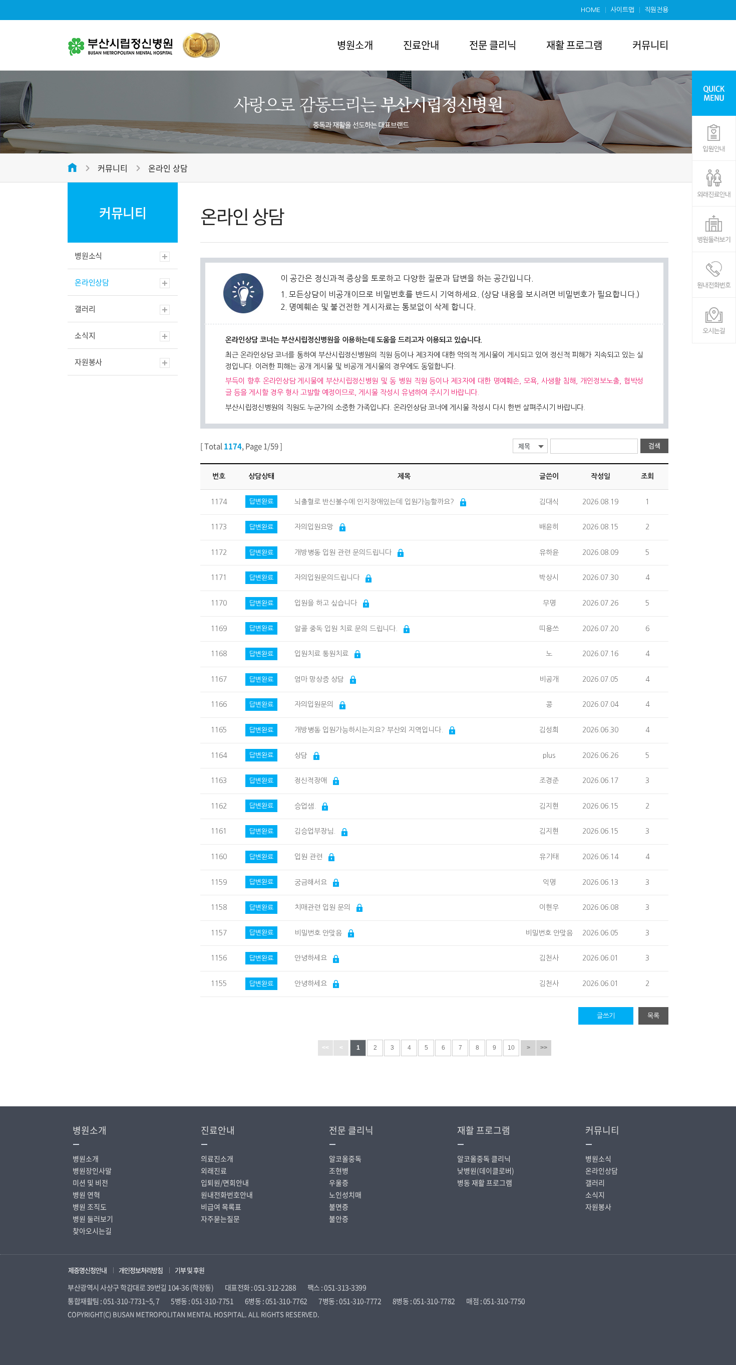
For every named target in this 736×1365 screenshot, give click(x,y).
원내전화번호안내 (227, 1195)
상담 (300, 755)
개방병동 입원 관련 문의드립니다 (343, 552)
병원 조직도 (90, 1207)
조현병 (338, 1170)
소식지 (85, 335)
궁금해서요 (310, 882)
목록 (653, 1016)
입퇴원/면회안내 (225, 1183)
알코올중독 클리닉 (484, 1158)
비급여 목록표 (221, 1207)
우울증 (338, 1183)
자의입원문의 (313, 704)
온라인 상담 (168, 168)
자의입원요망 (313, 526)
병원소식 (88, 255)
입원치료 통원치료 (321, 653)
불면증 (338, 1207)
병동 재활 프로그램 (484, 1183)
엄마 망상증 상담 (319, 679)
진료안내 (421, 45)
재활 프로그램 (574, 45)
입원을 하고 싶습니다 (325, 603)
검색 (654, 445)
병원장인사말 (92, 1170)
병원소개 (355, 45)
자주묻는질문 (220, 1219)
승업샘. (305, 806)
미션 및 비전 (90, 1183)
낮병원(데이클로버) (485, 1170)
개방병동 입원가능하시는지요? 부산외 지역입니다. (368, 729)
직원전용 (656, 10)
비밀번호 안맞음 (318, 932)
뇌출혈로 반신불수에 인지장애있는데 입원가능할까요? (374, 501)
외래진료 (214, 1170)
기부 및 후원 (189, 1270)
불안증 (338, 1219)
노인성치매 (345, 1195)
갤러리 (85, 308)
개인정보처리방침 (141, 1270)
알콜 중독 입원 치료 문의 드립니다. (346, 628)
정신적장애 (310, 780)
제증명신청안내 (87, 1270)
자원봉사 (88, 361)
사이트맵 (622, 10)
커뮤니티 (650, 45)
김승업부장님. (314, 831)
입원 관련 (308, 856)
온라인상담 (92, 282)
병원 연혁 (86, 1195)
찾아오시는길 (92, 1231)
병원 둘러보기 (93, 1219)
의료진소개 (217, 1158)
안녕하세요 (310, 957)
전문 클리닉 (492, 45)
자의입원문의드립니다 (326, 577)
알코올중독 (345, 1158)
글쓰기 (606, 1016)
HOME (590, 10)
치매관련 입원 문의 (322, 907)
